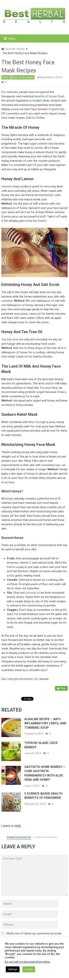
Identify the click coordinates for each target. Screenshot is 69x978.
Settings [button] (12, 969)
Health (6, 77)
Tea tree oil (8, 339)
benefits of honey (45, 96)
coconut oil (32, 592)
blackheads (46, 195)
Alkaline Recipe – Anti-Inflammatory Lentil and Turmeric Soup (45, 723)
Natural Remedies (23, 77)
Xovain (43, 679)
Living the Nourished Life (22, 679)
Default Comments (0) (19, 837)
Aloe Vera (34, 422)
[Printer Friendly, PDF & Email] (61, 688)
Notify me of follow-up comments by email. (34, 933)
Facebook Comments (45, 837)
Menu (12, 38)
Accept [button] (29, 969)
